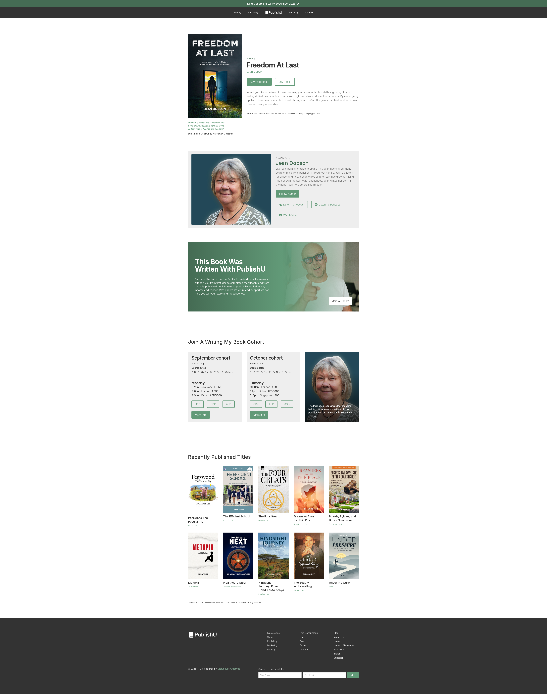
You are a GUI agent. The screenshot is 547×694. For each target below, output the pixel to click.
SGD (287, 404)
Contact (309, 12)
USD (197, 404)
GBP (213, 404)
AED (228, 404)
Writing (237, 12)
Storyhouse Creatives (229, 668)
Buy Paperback (259, 81)
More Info (200, 414)
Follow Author (287, 193)
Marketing (294, 12)
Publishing (253, 12)
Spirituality (251, 58)
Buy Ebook (284, 81)
